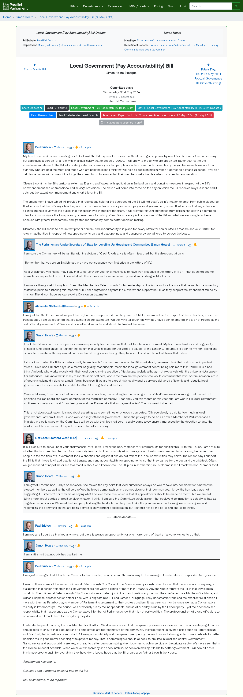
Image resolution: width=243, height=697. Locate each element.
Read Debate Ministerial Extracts (78, 115)
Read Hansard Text (42, 115)
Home (7, 17)
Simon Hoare (24, 17)
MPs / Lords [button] (138, 6)
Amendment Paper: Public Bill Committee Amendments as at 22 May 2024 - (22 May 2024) (157, 115)
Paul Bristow (43, 147)
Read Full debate (57, 107)
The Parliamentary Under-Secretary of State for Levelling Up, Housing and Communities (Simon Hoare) (103, 244)
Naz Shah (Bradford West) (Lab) (56, 438)
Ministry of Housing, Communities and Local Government (70, 44)
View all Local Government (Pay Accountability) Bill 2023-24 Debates (179, 107)
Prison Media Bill (35, 69)
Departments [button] (92, 6)
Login (183, 6)
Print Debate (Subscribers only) (122, 122)
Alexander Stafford (47, 306)
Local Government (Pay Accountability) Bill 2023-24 (102, 107)
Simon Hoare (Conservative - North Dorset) (161, 40)
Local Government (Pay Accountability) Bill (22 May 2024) (75, 17)
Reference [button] (115, 6)
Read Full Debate (46, 40)
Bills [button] (73, 6)
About (171, 6)
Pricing (158, 6)
